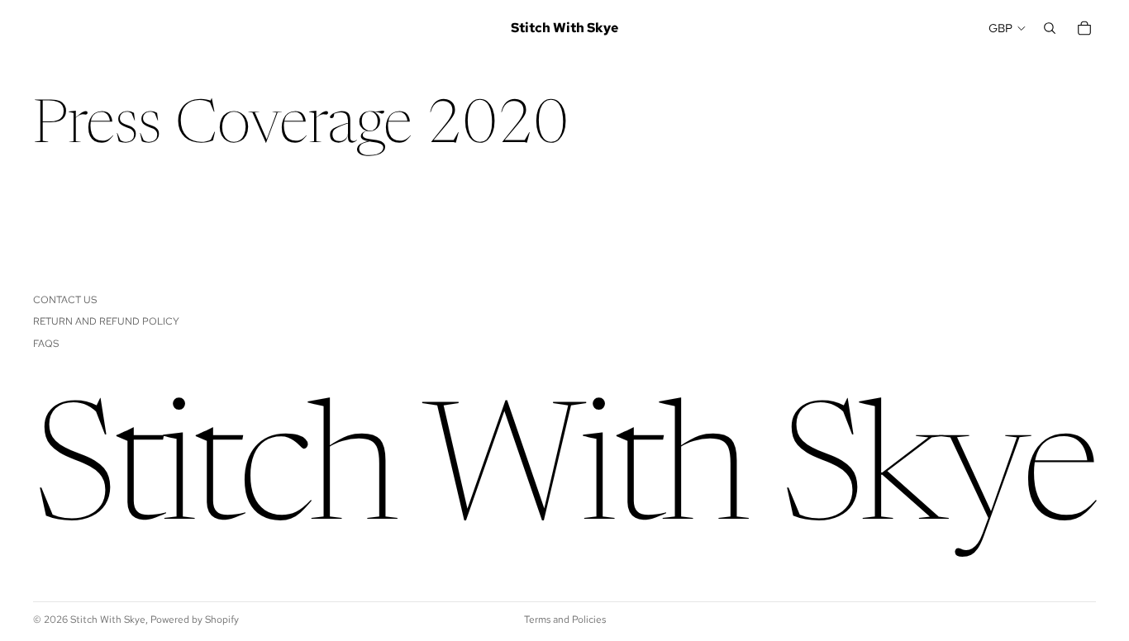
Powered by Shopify (194, 619)
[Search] (1049, 28)
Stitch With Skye (107, 619)
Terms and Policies (565, 619)
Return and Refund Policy (106, 321)
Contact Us (65, 299)
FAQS (46, 343)
